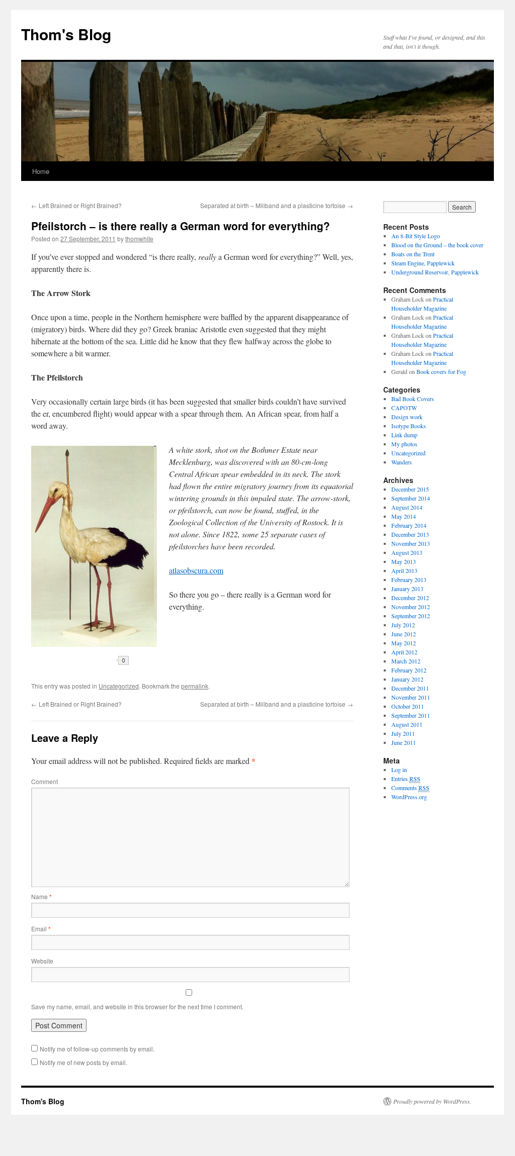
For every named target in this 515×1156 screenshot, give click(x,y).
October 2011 (407, 706)
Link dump (404, 435)
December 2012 (410, 598)
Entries (405, 779)
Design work (406, 417)
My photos (404, 444)
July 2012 (403, 625)
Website (42, 960)
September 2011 (410, 715)
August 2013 (406, 552)
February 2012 (408, 670)
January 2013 (407, 589)
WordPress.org (409, 797)
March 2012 (405, 661)
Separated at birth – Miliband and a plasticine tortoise (276, 205)
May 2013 (403, 561)
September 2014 (410, 498)
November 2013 (410, 543)
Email (41, 928)
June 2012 (403, 634)
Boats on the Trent (413, 254)
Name (41, 896)
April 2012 (404, 652)
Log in (399, 769)
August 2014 (406, 507)
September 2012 (410, 616)
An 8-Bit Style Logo (415, 236)
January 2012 (407, 679)
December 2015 (410, 489)
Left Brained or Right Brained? (76, 205)
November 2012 (410, 607)
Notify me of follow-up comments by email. (97, 1048)
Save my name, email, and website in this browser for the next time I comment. (137, 1006)
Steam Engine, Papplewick (423, 263)
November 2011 (410, 697)
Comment (44, 781)
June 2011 (403, 742)
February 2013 (408, 579)
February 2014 (408, 525)
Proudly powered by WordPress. (432, 1101)
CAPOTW (404, 408)
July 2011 (403, 733)
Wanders (401, 462)
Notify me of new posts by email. (83, 1062)
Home (40, 171)
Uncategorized (119, 686)
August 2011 (406, 724)
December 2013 (410, 534)
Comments (410, 788)
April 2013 (404, 570)
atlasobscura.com (196, 570)
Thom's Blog (66, 34)
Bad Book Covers (412, 399)
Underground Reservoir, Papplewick (435, 272)
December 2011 (410, 688)
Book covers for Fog (441, 371)
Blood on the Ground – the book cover (437, 245)
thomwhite (139, 238)
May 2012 (403, 643)
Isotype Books (408, 426)
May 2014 (403, 516)
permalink (194, 686)
